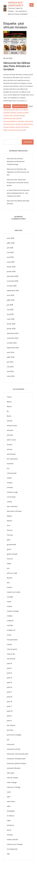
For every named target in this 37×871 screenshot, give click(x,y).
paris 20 (9, 711)
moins (9, 635)
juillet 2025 (10, 300)
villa (8, 854)
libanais (9, 578)
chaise (9, 478)
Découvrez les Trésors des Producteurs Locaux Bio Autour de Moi (18, 183)
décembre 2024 (12, 333)
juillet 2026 (10, 243)
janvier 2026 (11, 272)
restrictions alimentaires (24, 124)
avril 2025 (10, 314)
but (8, 468)
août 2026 (10, 238)
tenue (9, 830)
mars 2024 (11, 376)
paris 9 (9, 721)
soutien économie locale (17, 130)
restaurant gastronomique (16, 763)
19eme (9, 407)
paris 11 (9, 668)
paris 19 (9, 702)
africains (10, 435)
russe (9, 792)
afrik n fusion (11, 440)
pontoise (10, 730)
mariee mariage (12, 611)
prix (8, 740)
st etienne (10, 816)
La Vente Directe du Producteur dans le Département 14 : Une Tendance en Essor (18, 193)
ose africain (11, 659)
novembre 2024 (12, 338)
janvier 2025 (11, 329)
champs (10, 487)
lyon (8, 583)
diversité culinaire (9, 113)
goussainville (11, 544)
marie (9, 602)
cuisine (9, 502)
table (9, 820)
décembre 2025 (12, 276)
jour (8, 568)
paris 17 (9, 692)
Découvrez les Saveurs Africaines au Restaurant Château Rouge (16, 161)
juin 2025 (10, 305)
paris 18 (9, 697)
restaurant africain (20, 106)
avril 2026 (10, 257)
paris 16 (9, 687)
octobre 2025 (11, 286)
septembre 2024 (13, 348)
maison (9, 587)
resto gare (10, 773)
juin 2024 (10, 362)
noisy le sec (11, 654)
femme (9, 530)
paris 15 (9, 682)
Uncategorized (12, 849)
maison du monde (13, 592)
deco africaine (12, 506)
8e (8, 411)
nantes (9, 644)
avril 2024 (10, 371)
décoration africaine (14, 511)
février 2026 (11, 267)
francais (10, 535)
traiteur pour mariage (14, 844)
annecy (9, 449)
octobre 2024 (12, 343)
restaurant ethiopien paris (16, 759)
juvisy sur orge (12, 573)
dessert (9, 521)
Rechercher (7, 138)
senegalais (10, 811)
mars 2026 (10, 262)
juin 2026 (10, 248)
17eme (9, 397)
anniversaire (11, 454)
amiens (9, 445)
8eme (9, 416)
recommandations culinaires (13, 121)
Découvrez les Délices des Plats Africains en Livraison (16, 66)
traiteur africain (12, 840)
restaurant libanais (13, 768)
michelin (10, 625)
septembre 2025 (13, 291)
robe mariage (12, 782)
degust (9, 516)
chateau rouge (12, 492)
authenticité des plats (11, 110)
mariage (10, 597)
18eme (9, 402)
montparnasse (12, 640)
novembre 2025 (12, 281)
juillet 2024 (11, 357)
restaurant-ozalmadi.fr (16, 4)
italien (9, 564)
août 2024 (10, 352)
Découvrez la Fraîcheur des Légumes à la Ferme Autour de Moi (18, 172)
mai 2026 (10, 252)
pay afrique (11, 725)
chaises (9, 483)
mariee (9, 606)
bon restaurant (12, 459)
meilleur (10, 616)
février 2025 (11, 324)
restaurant (10, 744)
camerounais (11, 473)
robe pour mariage (13, 787)
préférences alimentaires (12, 118)
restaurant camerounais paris (17, 754)
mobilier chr (11, 630)
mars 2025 (10, 319)
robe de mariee (12, 778)
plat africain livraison (17, 115)
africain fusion (12, 426)
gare (8, 540)
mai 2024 (10, 367)
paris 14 (9, 678)
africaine (10, 430)
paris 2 (9, 706)
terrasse (10, 835)
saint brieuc (11, 801)
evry (8, 525)
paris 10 (9, 663)
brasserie (10, 464)
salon (9, 806)
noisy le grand (12, 649)
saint (8, 797)
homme (10, 559)
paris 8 (9, 716)
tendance (10, 825)
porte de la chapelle (14, 735)
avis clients (24, 110)
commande (11, 497)
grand (9, 549)
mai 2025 (10, 310)
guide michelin (12, 554)
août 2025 (10, 295)
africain (7, 106)
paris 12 (9, 673)
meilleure (10, 621)
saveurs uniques (9, 127)
